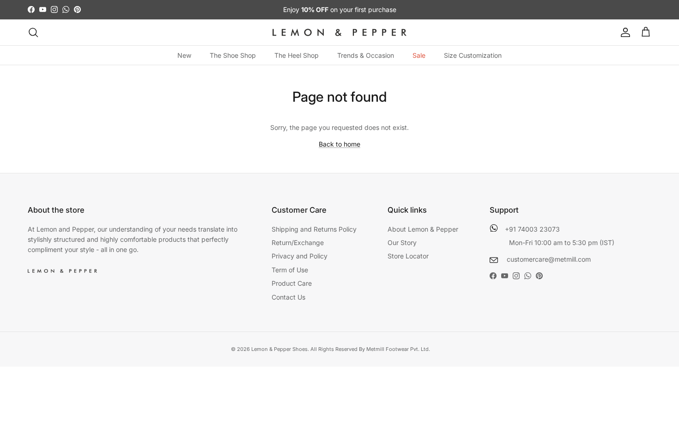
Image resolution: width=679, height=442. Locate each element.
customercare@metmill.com (548, 259)
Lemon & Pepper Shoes (279, 349)
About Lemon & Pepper (423, 229)
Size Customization (473, 55)
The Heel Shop (296, 55)
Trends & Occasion (365, 55)
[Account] (623, 32)
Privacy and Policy (299, 256)
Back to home (339, 144)
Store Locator (408, 256)
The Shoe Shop (233, 55)
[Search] (33, 32)
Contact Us (288, 297)
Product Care (292, 283)
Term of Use (290, 270)
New (184, 55)
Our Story (402, 242)
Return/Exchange (298, 242)
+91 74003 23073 (532, 229)
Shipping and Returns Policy (314, 229)
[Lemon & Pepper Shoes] (339, 33)
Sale (418, 55)
